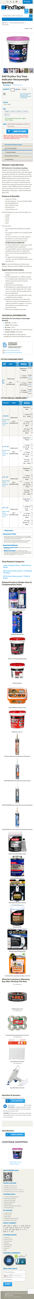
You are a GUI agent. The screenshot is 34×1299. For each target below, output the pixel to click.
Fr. (4, 1227)
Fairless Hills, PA (8, 1191)
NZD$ (17, 1229)
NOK (13, 1229)
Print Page (6, 85)
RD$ (16, 1227)
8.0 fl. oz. (19, 111)
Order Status (7, 1216)
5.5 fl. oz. (12, 111)
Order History (7, 1215)
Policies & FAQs (8, 1239)
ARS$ (22, 1225)
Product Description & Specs (14, 144)
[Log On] (10, 2)
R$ (30, 1225)
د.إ (19, 1225)
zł (22, 1229)
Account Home (8, 1213)
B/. (20, 1229)
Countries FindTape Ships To (11, 1197)
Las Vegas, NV (8, 1189)
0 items (28, 2)
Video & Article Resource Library (12, 1206)
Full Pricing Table (12, 148)
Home (6, 23)
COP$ (10, 1227)
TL (9, 1231)
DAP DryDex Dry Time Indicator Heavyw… (16, 1163)
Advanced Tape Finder (10, 1198)
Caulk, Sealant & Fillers (11, 565)
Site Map (6, 1243)
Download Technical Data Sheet (13, 352)
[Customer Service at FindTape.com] (7, 2)
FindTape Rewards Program (11, 1218)
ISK (25, 1227)
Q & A (13, 155)
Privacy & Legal (8, 1241)
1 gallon (7, 111)
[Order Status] (16, 2)
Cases (24, 89)
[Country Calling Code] (6, 1275)
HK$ (28, 1227)
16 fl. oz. (25, 111)
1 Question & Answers (17, 85)
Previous (27, 28)
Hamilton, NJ (7, 1186)
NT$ (12, 1231)
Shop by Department (9, 1202)
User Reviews (9, 159)
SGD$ (4, 1231)
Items (18, 89)
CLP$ (7, 1227)
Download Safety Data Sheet (12, 350)
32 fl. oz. (7, 115)
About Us (6, 1248)
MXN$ (15, 1225)
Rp (19, 1227)
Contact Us (7, 1237)
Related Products (11, 152)
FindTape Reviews (9, 1207)
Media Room (7, 1246)
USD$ (4, 1225)
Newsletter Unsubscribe (10, 1220)
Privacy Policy (17, 1297)
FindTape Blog (8, 1245)
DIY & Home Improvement (17, 23)
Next (31, 28)
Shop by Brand (8, 1204)
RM (10, 1229)
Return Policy (8, 1297)
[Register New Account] (13, 2)
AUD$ (26, 1225)
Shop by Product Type (10, 1200)
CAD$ (9, 1225)
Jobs (5, 1250)
